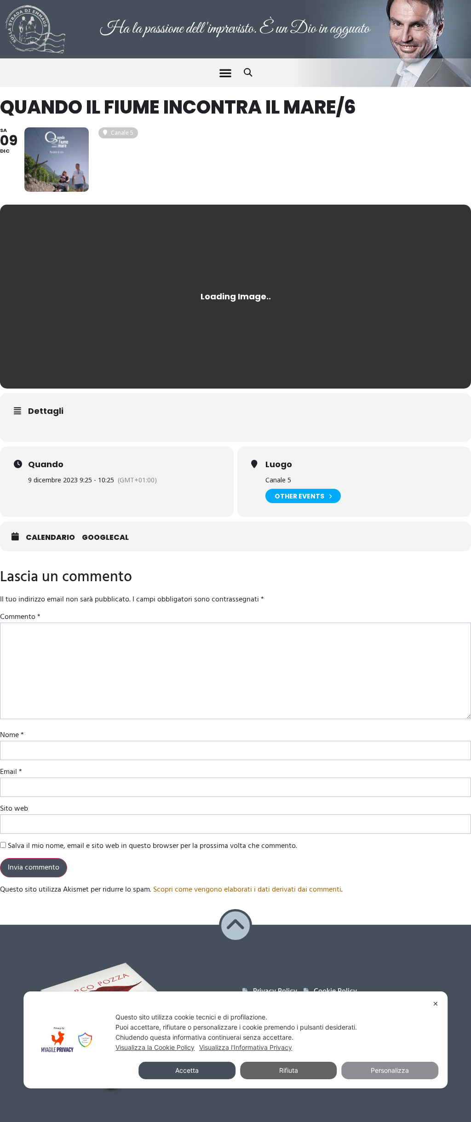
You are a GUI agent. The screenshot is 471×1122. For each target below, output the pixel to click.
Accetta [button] (187, 1070)
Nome (12, 735)
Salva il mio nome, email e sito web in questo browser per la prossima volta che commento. (152, 846)
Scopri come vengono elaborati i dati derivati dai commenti (247, 890)
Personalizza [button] (390, 1070)
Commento (20, 617)
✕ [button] (435, 1004)
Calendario (50, 537)
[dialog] (235, 1039)
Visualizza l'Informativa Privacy (245, 1047)
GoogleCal (105, 537)
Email (11, 772)
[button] (225, 72)
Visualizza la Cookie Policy (155, 1047)
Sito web (14, 809)
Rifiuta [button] (288, 1070)
